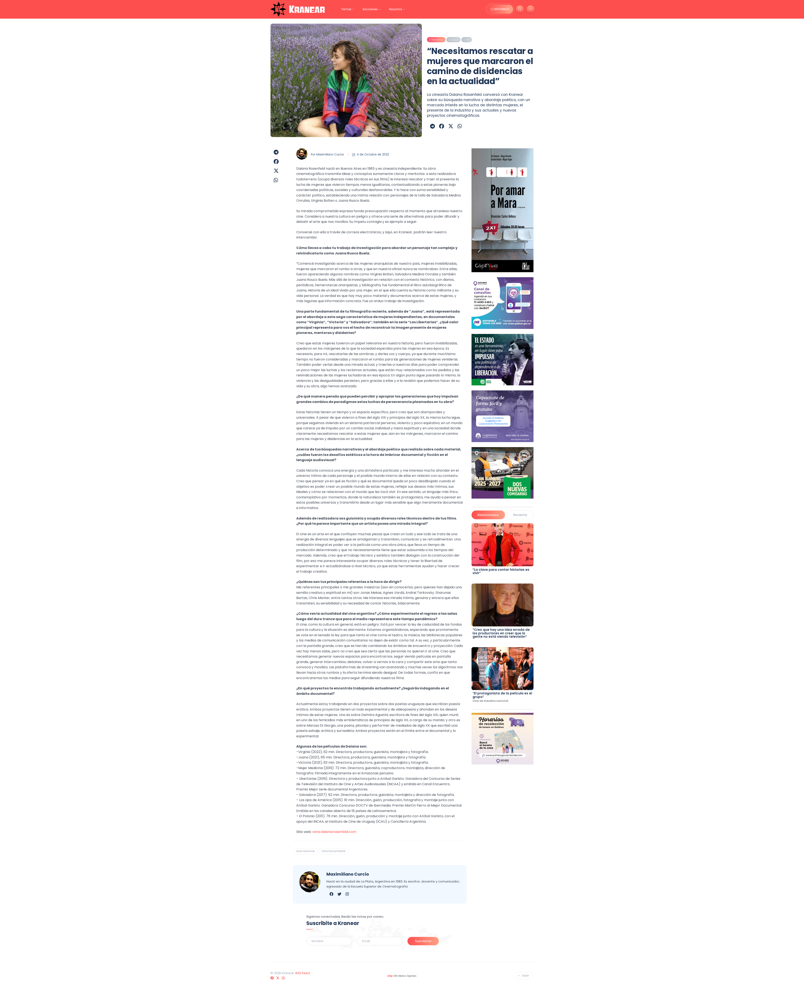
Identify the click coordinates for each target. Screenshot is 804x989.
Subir (525, 975)
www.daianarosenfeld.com (334, 831)
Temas (346, 9)
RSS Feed (302, 973)
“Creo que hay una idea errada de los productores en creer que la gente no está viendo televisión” (501, 633)
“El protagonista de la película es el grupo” (502, 695)
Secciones (370, 9)
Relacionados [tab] (488, 515)
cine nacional (305, 851)
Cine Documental (333, 851)
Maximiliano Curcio (330, 154)
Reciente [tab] (520, 515)
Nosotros (395, 9)
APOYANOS (501, 9)
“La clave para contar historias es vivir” (501, 571)
